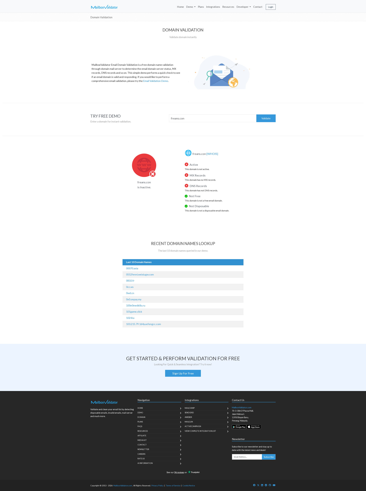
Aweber (188, 417)
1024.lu (130, 317)
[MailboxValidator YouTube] (274, 485)
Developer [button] (242, 6)
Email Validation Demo (155, 80)
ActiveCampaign (193, 426)
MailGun (189, 422)
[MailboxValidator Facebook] (254, 485)
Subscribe (269, 456)
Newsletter (143, 449)
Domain (141, 417)
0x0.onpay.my (133, 299)
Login (270, 7)
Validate (265, 118)
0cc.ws (130, 286)
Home (180, 6)
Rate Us (141, 458)
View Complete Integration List (200, 431)
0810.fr (130, 280)
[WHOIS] (212, 153)
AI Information (145, 463)
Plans (201, 6)
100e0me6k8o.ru (135, 305)
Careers (141, 454)
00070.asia (132, 268)
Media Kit (142, 440)
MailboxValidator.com (122, 485)
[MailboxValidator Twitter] (258, 485)
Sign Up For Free (183, 373)
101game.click (134, 311)
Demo (140, 412)
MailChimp (190, 408)
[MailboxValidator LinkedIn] (262, 485)
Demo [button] (189, 6)
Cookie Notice (188, 485)
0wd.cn (130, 293)
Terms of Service (173, 485)
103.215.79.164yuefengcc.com (143, 324)
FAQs (140, 426)
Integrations (213, 6)
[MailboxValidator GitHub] (270, 485)
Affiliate (142, 435)
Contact (257, 6)
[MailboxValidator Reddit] (266, 485)
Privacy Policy (157, 485)
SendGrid (189, 412)
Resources (228, 6)
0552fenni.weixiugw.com (140, 274)
